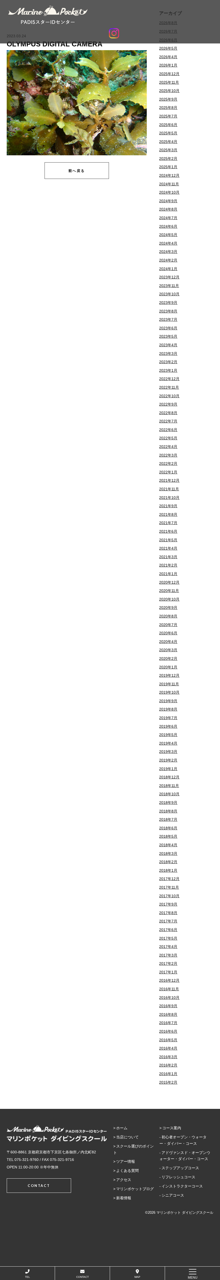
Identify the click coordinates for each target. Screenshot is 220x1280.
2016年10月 (169, 997)
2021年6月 (168, 531)
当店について (127, 1137)
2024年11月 (169, 184)
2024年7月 (168, 218)
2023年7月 (168, 319)
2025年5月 (168, 133)
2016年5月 (168, 1040)
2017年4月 (168, 946)
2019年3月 (168, 751)
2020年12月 (169, 582)
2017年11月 (169, 887)
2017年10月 (169, 896)
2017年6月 (168, 930)
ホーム (121, 1128)
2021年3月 (168, 557)
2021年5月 (168, 540)
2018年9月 (168, 802)
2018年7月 (168, 819)
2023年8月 (168, 311)
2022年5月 (168, 438)
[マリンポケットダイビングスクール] (114, 14)
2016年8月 (168, 1014)
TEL (27, 1276)
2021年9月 (168, 506)
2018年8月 (168, 811)
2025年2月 (168, 158)
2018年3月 (168, 853)
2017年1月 (168, 972)
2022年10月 (169, 396)
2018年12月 (169, 777)
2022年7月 (168, 421)
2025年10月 (169, 91)
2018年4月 (168, 845)
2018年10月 (169, 794)
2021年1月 (168, 574)
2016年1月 (168, 1074)
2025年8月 (168, 107)
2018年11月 (169, 786)
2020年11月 (169, 590)
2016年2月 (168, 1065)
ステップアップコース (180, 1168)
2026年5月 (168, 48)
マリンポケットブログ (135, 1189)
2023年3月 (168, 353)
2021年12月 (169, 480)
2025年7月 (168, 116)
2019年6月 (168, 726)
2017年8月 (168, 913)
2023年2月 (168, 362)
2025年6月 (168, 125)
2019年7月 (168, 718)
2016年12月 (169, 980)
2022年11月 (169, 387)
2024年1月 (168, 269)
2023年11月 (169, 286)
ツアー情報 (125, 1161)
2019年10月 (169, 692)
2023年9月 (168, 302)
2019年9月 (168, 701)
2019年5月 (168, 735)
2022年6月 (168, 430)
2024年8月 (168, 209)
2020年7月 (168, 625)
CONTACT (82, 1276)
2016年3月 (168, 1057)
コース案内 (171, 1128)
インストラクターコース (182, 1186)
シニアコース (173, 1195)
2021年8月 (168, 514)
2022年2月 (168, 463)
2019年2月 (168, 760)
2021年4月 (168, 548)
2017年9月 (168, 904)
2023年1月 (168, 370)
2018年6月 (168, 828)
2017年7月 (168, 921)
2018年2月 (168, 862)
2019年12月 (169, 675)
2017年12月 (169, 879)
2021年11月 (169, 489)
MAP (137, 1276)
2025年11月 (169, 82)
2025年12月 (169, 74)
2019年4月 (168, 743)
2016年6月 (168, 1031)
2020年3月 (168, 650)
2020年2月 (168, 658)
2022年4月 (168, 446)
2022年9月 (168, 404)
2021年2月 (168, 565)
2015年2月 (168, 1082)
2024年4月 (168, 243)
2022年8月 (168, 413)
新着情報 (123, 1198)
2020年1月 (168, 667)
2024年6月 (168, 226)
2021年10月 (169, 497)
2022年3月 (168, 455)
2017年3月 (168, 955)
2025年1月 (168, 167)
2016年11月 (169, 989)
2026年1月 (168, 65)
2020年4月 (168, 641)
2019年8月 (168, 709)
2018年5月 (168, 836)
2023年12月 (169, 277)
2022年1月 (168, 472)
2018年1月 (168, 870)
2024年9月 (168, 201)
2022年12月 (169, 379)
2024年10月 (169, 192)
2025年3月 (168, 150)
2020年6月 (168, 633)
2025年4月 (168, 141)
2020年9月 (168, 607)
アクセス (123, 1180)
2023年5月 (168, 336)
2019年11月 (169, 684)
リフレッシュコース (178, 1177)
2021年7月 (168, 523)
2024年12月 (169, 175)
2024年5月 (168, 235)
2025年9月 (168, 99)
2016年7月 (168, 1023)
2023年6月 (168, 328)
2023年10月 (169, 294)
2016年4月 (168, 1048)
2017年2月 (168, 963)
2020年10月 (169, 599)
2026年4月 (168, 57)
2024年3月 (168, 251)
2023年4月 (168, 345)
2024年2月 (168, 260)
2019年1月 (168, 769)
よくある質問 (127, 1170)
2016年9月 (168, 1006)
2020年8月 (168, 616)
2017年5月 (168, 938)
